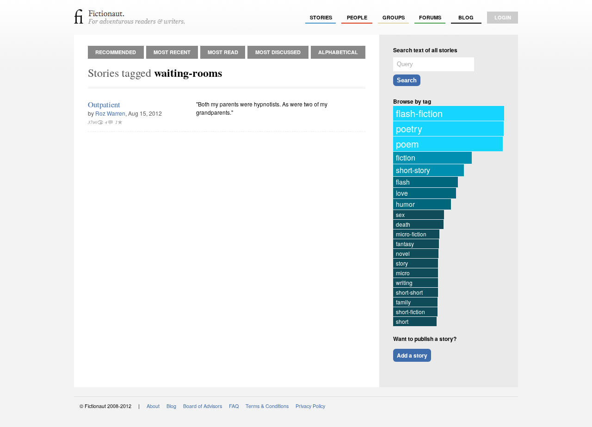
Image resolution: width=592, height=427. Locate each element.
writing (404, 282)
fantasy (405, 244)
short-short (409, 292)
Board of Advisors (202, 405)
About (153, 405)
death (403, 224)
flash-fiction (419, 113)
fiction (405, 157)
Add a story (412, 355)
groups (393, 17)
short (402, 321)
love (402, 193)
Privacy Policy (310, 405)
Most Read (223, 52)
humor (405, 204)
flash (403, 181)
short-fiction (410, 312)
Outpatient (104, 104)
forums (430, 17)
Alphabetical (338, 52)
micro (403, 273)
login (502, 17)
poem (407, 143)
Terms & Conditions (267, 405)
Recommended (115, 52)
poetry (409, 128)
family (403, 302)
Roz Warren (110, 113)
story (402, 263)
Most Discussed (278, 52)
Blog (466, 17)
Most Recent (172, 52)
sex (400, 214)
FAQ (234, 405)
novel (403, 253)
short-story (413, 170)
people (357, 17)
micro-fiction (411, 234)
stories (321, 17)
